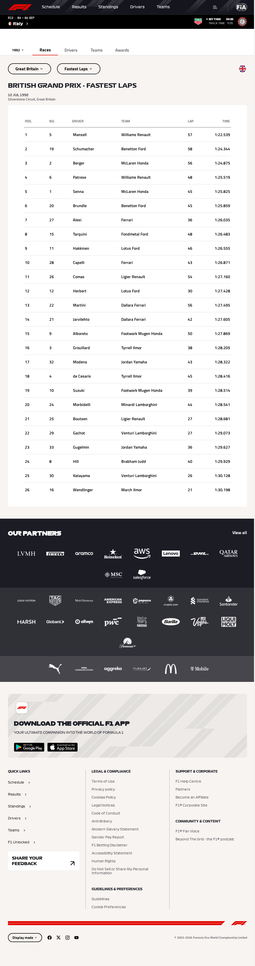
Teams (163, 7)
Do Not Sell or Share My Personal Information (120, 871)
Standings (108, 7)
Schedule (51, 7)
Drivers (137, 7)
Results (79, 7)
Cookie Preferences (109, 907)
